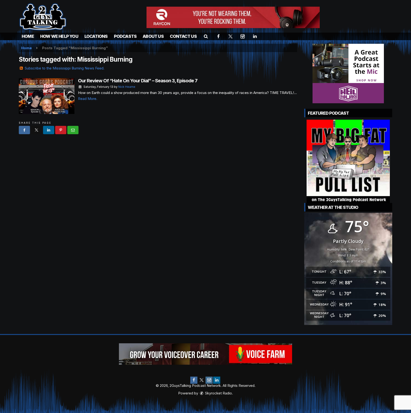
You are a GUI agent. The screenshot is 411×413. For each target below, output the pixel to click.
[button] (206, 36)
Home (28, 36)
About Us (153, 36)
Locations (96, 36)
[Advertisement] (233, 17)
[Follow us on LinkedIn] (216, 380)
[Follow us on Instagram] (209, 380)
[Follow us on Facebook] (193, 380)
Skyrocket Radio (218, 393)
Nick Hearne (126, 86)
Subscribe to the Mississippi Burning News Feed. (64, 68)
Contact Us (183, 36)
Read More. (87, 98)
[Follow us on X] (201, 380)
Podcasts (125, 36)
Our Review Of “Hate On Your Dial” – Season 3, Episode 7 (137, 81)
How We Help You (59, 36)
